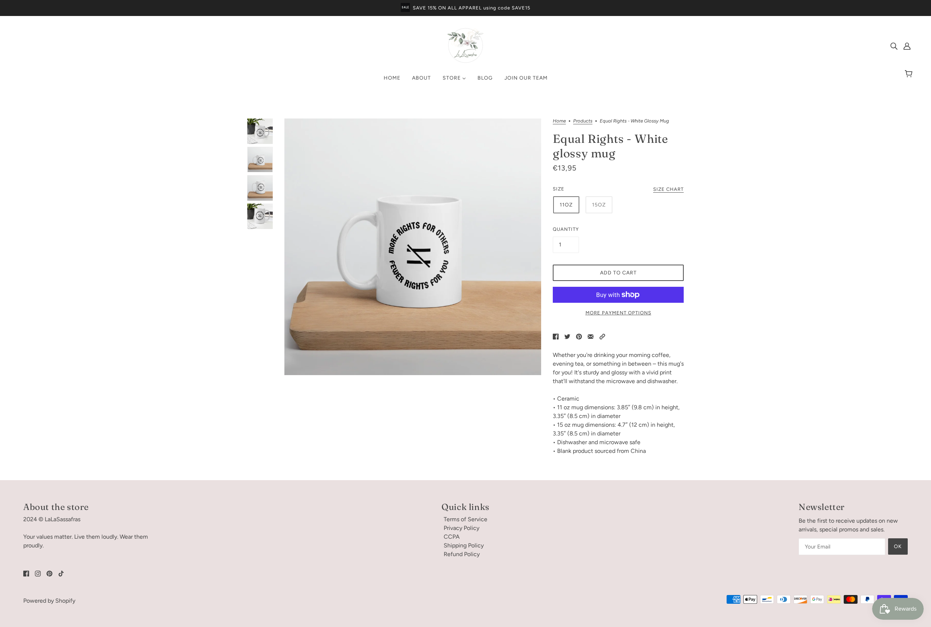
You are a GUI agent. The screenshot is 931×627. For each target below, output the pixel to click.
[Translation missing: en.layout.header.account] (907, 46)
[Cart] (910, 74)
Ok (898, 546)
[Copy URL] (602, 336)
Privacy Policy (461, 527)
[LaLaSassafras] (465, 61)
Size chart (668, 189)
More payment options (618, 312)
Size (558, 189)
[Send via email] (590, 336)
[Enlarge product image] (412, 246)
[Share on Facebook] (556, 336)
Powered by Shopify (49, 600)
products (582, 121)
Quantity (566, 229)
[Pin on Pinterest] (579, 336)
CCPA (452, 536)
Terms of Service (465, 519)
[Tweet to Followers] (567, 336)
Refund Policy (462, 554)
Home (559, 121)
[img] (893, 46)
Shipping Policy (464, 545)
